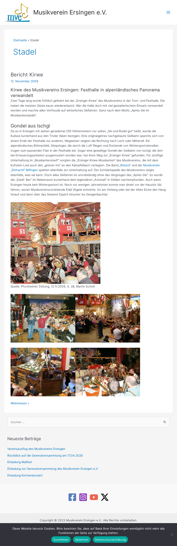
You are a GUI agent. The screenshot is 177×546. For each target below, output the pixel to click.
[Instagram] (83, 497)
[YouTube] (94, 497)
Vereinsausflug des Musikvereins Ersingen (36, 449)
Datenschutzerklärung (110, 539)
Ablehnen (81, 539)
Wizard (125, 165)
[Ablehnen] (171, 534)
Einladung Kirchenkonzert (25, 475)
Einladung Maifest (19, 462)
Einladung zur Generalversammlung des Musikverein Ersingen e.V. (52, 468)
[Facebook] (72, 497)
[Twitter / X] (104, 497)
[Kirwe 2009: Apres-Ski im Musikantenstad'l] (43, 318)
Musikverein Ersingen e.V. (70, 12)
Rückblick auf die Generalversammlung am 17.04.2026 (45, 455)
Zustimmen (61, 539)
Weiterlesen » (20, 403)
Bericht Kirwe (27, 74)
